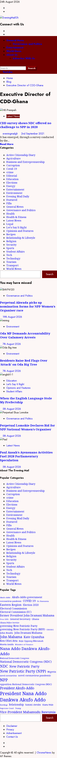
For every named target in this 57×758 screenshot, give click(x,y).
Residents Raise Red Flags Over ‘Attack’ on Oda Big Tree (23, 362)
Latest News (13, 116)
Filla (9, 203)
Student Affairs (15, 251)
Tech (9, 255)
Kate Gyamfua (34, 637)
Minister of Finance (24, 644)
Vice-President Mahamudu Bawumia (28, 712)
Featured (11, 200)
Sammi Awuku (33, 704)
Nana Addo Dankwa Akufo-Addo (25, 651)
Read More (6, 144)
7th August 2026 (12, 344)
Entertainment (14, 47)
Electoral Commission (13, 608)
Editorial (11, 175)
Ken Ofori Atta (8, 640)
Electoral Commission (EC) (15, 612)
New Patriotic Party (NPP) (23, 671)
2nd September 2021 (32, 133)
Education (12, 179)
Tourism (11, 262)
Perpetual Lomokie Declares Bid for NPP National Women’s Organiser (27, 427)
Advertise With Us (24, 58)
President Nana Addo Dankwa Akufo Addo (23, 696)
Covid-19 (11, 169)
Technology (13, 258)
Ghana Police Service (9, 622)
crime (9, 172)
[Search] (1, 64)
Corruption (13, 165)
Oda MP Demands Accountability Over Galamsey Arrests (25, 335)
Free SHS (4, 619)
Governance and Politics (27, 44)
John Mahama (11, 636)
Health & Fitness (16, 217)
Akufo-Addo (5, 597)
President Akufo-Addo (17, 688)
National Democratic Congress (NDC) (26, 661)
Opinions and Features (19, 231)
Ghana (35, 619)
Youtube (7, 72)
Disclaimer (11, 726)
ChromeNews (44, 752)
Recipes (11, 234)
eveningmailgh (11, 133)
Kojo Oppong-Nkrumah (31, 641)
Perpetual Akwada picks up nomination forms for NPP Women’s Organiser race (27, 306)
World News (13, 51)
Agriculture (13, 158)
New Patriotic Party (24, 666)
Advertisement (14, 733)
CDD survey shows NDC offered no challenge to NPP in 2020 (25, 125)
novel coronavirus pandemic (34, 675)
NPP (4, 679)
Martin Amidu (7, 644)
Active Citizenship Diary (20, 155)
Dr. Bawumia (43, 601)
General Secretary (20, 619)
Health (10, 213)
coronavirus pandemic (11, 601)
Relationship (16, 704)
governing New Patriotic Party (18, 626)
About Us (12, 55)
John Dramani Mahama (28, 632)
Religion (11, 241)
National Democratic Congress (14, 658)
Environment (14, 193)
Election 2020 (31, 604)
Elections (11, 182)
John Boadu (6, 632)
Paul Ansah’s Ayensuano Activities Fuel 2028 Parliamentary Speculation (26, 456)
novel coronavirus (8, 675)
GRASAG (50, 630)
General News (15, 40)
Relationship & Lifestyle (20, 238)
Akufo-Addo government (27, 597)
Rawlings (4, 705)
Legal (9, 224)
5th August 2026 (12, 409)
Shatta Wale (47, 704)
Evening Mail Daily (17, 196)
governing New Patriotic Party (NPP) (22, 629)
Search (49, 274)
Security (11, 244)
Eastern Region (11, 605)
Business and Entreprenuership (25, 162)
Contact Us (12, 737)
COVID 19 (29, 601)
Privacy (10, 729)
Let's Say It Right (16, 227)
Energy (10, 186)
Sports (10, 248)
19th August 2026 (12, 317)
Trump (18, 708)
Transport (12, 265)
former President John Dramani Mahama (27, 615)
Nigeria (52, 671)
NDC (4, 666)
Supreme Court (7, 708)
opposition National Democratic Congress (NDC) (26, 684)
